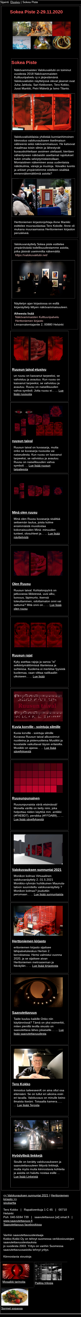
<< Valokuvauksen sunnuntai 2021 (25, 1195)
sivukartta (9, 1202)
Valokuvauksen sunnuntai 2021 (36, 870)
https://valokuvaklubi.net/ (31, 255)
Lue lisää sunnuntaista (48, 894)
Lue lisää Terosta (28, 1105)
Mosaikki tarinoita (13, 1281)
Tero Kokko (21, 1084)
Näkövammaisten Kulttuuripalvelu (37, 317)
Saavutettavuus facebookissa (22, 1224)
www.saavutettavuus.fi (17, 1220)
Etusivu (15, 2)
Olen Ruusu (21, 584)
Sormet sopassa (12, 1308)
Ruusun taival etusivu (29, 369)
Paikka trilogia (44, 1283)
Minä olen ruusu (24, 512)
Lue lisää (39, 676)
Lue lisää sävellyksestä (29, 819)
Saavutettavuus (24, 1012)
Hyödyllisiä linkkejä (27, 1155)
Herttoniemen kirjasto (29, 320)
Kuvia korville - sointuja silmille (36, 727)
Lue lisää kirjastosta (45, 965)
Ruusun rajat (22, 655)
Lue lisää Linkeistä (26, 1176)
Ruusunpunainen (26, 798)
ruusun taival (22, 441)
